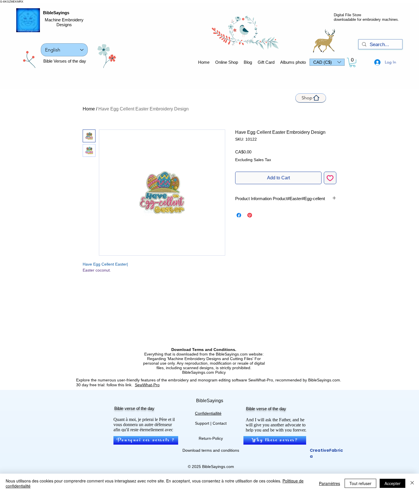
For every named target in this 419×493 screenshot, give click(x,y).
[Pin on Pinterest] (249, 215)
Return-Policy (211, 438)
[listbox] (327, 62)
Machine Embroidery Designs (64, 22)
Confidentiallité (208, 413)
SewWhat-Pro (147, 385)
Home (89, 108)
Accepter (392, 483)
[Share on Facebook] (238, 215)
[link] (352, 62)
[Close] (412, 483)
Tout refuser (360, 483)
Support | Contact (211, 423)
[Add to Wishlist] (330, 178)
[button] (327, 62)
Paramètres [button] (329, 483)
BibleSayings (56, 12)
